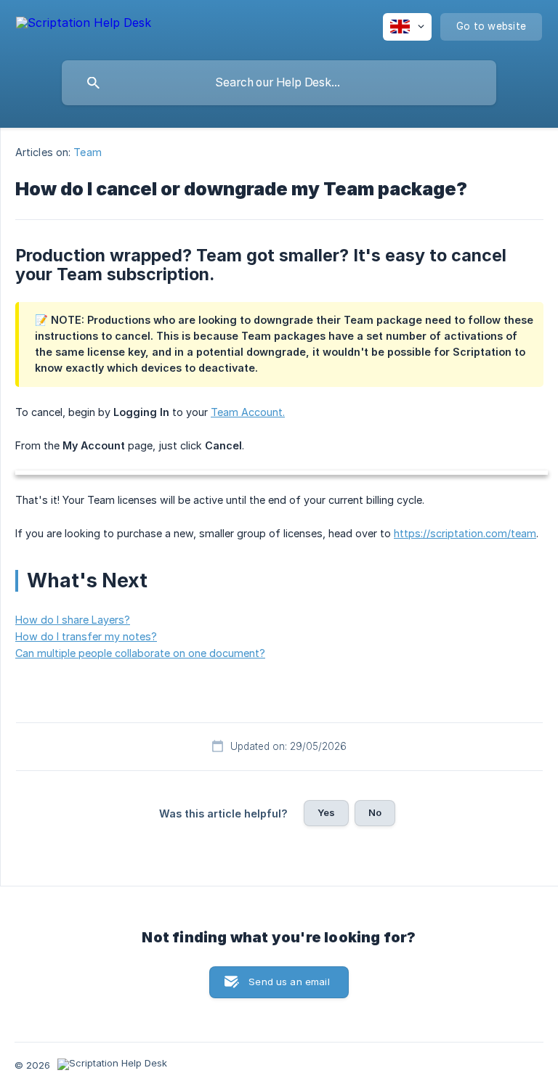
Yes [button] (326, 812)
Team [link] (87, 152)
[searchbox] (279, 82)
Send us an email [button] (288, 981)
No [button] (374, 812)
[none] (83, 25)
